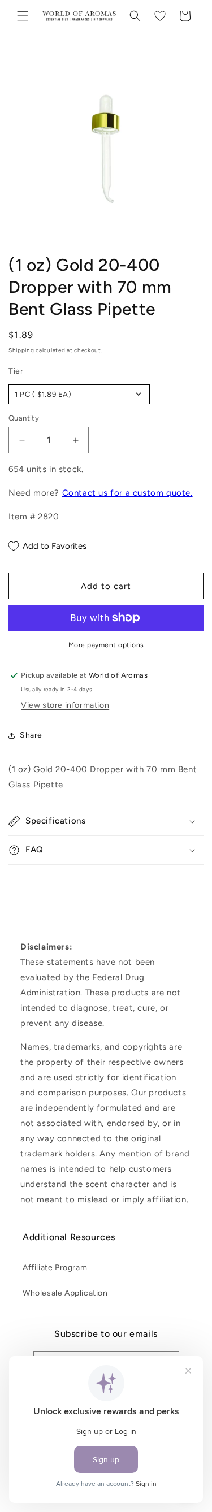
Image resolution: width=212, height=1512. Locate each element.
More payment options (106, 645)
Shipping (21, 350)
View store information (65, 705)
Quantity (23, 418)
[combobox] (79, 394)
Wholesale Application (65, 1293)
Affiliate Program (55, 1267)
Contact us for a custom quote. (127, 493)
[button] (22, 15)
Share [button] (31, 735)
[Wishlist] (160, 15)
